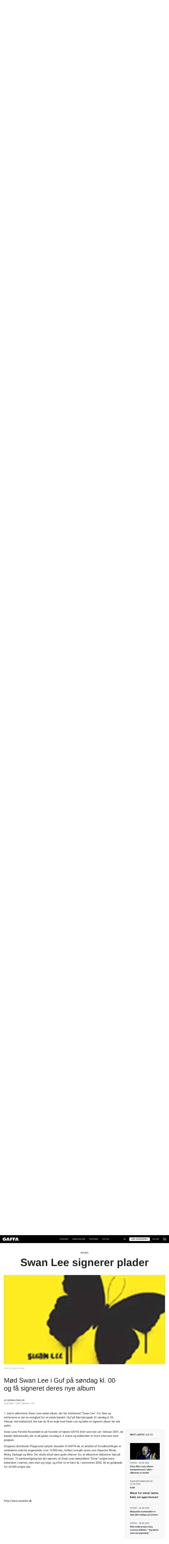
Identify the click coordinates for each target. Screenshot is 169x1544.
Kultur (105, 1239)
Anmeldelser (78, 1239)
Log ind (155, 1239)
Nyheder (64, 1239)
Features (93, 1239)
